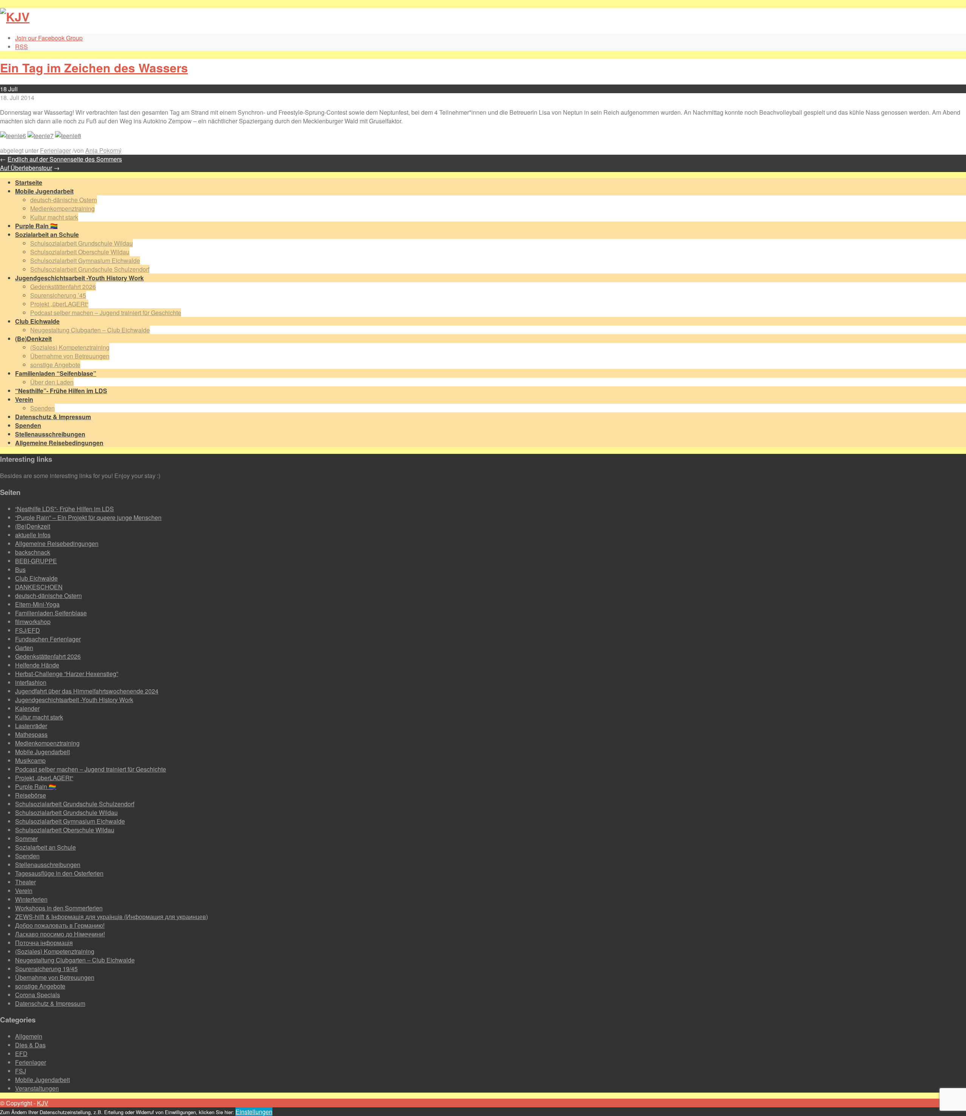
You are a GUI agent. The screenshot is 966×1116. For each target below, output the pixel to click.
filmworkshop (33, 621)
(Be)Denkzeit (32, 526)
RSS (21, 46)
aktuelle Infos (33, 534)
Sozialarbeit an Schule (45, 847)
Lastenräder (31, 725)
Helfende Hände (37, 665)
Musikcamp (30, 760)
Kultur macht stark (54, 217)
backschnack (32, 552)
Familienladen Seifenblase (51, 613)
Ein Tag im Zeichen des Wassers (94, 67)
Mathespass (31, 734)
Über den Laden (52, 382)
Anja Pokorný (103, 150)
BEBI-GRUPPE (36, 560)
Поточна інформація (44, 942)
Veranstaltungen (37, 1088)
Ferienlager (55, 150)
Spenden (42, 408)
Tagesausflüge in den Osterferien (59, 873)
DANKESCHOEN (39, 587)
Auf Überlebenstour (26, 167)
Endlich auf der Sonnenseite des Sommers (65, 159)
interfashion (30, 682)
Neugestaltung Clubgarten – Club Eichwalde (90, 330)
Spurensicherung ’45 (58, 295)
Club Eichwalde (36, 578)
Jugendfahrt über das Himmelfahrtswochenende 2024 (86, 691)
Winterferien (31, 899)
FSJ (20, 1071)
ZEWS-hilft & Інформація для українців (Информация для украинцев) (111, 916)
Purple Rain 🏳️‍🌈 (35, 786)
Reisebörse (30, 795)
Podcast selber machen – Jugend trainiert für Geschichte (105, 312)
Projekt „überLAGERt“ (59, 304)
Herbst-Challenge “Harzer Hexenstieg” (66, 673)
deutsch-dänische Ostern (63, 199)
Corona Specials (37, 994)
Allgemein (28, 1036)
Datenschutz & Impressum (50, 1003)
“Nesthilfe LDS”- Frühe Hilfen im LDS (64, 508)
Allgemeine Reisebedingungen (56, 543)
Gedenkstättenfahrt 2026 (63, 286)
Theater (25, 882)
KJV (42, 1103)
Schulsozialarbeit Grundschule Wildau (81, 243)
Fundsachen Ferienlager (48, 639)
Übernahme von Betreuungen (69, 356)
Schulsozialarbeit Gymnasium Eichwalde (85, 260)
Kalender (27, 708)
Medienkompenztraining (62, 208)
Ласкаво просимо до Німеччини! (60, 934)
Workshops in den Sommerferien (59, 908)
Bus (20, 569)
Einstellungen (253, 1111)
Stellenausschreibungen (47, 864)
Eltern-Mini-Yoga (37, 604)
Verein (23, 890)
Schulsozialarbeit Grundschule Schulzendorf (89, 269)
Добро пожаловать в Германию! (60, 925)
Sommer (26, 838)
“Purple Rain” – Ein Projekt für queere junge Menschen (88, 517)
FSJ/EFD (27, 630)
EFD (21, 1053)
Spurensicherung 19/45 (46, 968)
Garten (24, 647)
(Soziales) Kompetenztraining (69, 347)
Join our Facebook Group (49, 38)
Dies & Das (30, 1045)
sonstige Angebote (55, 364)
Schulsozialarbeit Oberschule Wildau (79, 251)
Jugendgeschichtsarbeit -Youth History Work (74, 699)
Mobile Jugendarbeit (42, 751)
